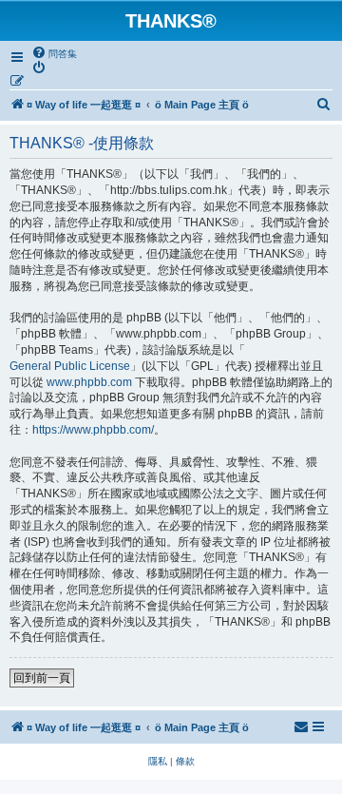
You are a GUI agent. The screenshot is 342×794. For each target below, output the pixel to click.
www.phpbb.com (89, 382)
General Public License (70, 366)
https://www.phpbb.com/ (93, 429)
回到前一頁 (41, 678)
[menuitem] (54, 53)
